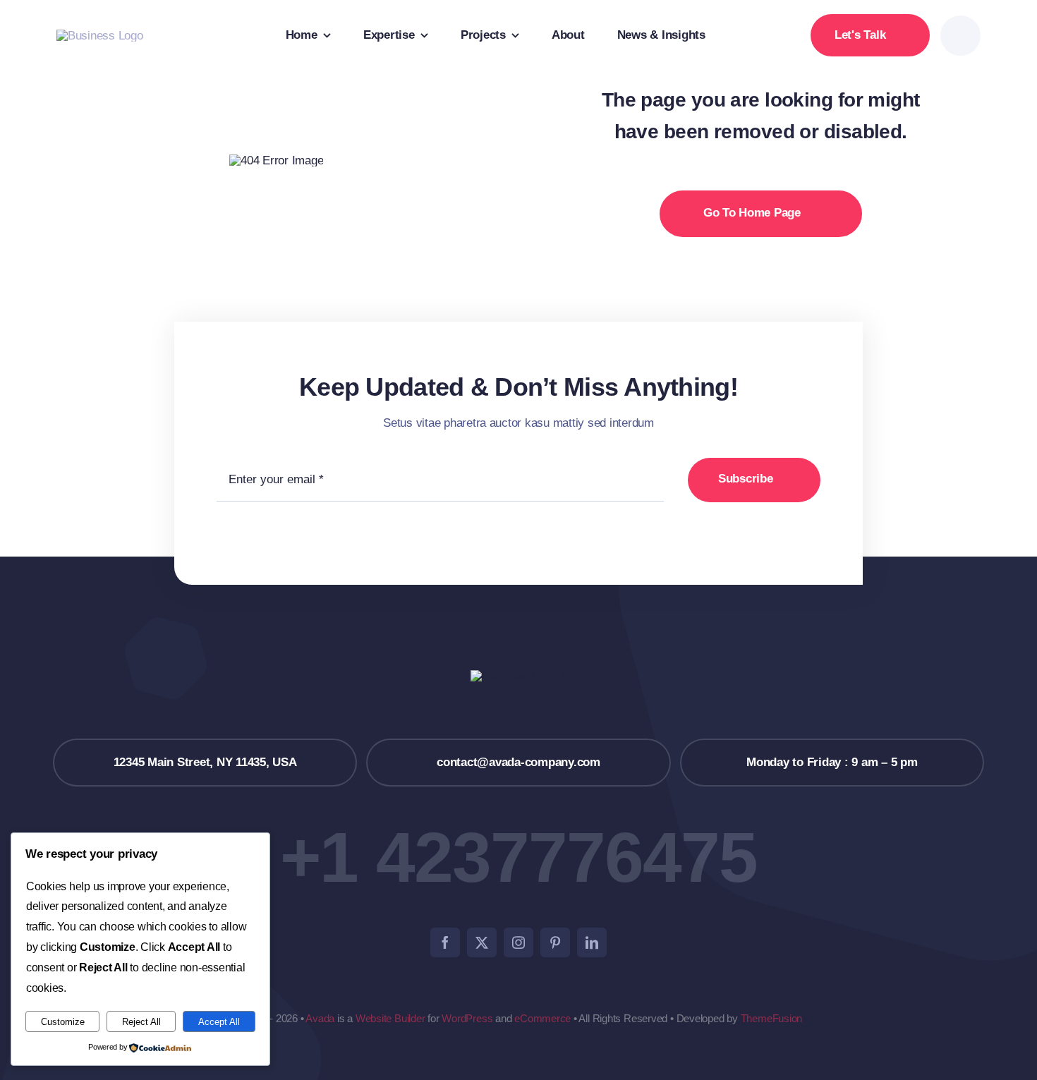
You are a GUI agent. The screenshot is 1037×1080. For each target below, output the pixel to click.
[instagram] (518, 942)
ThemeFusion (772, 1018)
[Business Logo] (99, 35)
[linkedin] (592, 942)
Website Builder (390, 1018)
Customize (63, 1022)
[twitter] (482, 942)
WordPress (467, 1018)
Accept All (219, 1022)
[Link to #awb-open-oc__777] (960, 36)
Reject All (141, 1022)
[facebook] (445, 942)
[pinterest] (555, 942)
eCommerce (542, 1018)
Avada (319, 1018)
